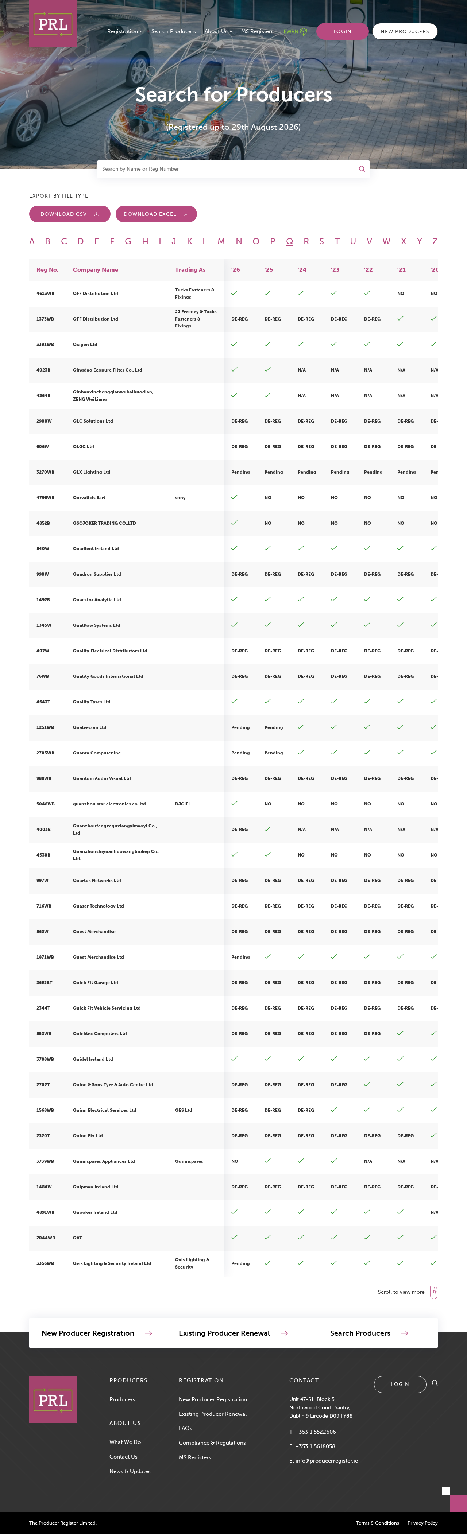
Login (342, 31)
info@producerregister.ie (327, 1460)
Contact (304, 1380)
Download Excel (150, 214)
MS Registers (257, 31)
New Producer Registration (213, 1399)
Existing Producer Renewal (213, 1414)
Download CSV (63, 214)
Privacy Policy (423, 1523)
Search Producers (173, 31)
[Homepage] (53, 1399)
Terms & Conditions (377, 1523)
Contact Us (123, 1456)
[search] (435, 1384)
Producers (122, 1399)
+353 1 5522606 (315, 1432)
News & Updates (130, 1471)
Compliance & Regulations (212, 1443)
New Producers (405, 31)
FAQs (185, 1428)
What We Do (125, 1442)
